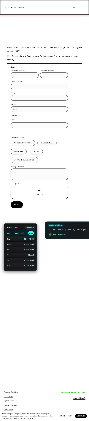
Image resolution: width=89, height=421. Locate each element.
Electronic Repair (14, 7)
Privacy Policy (8, 397)
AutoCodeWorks (79, 399)
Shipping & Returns (10, 406)
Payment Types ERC (10, 402)
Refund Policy (8, 410)
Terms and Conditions (11, 393)
